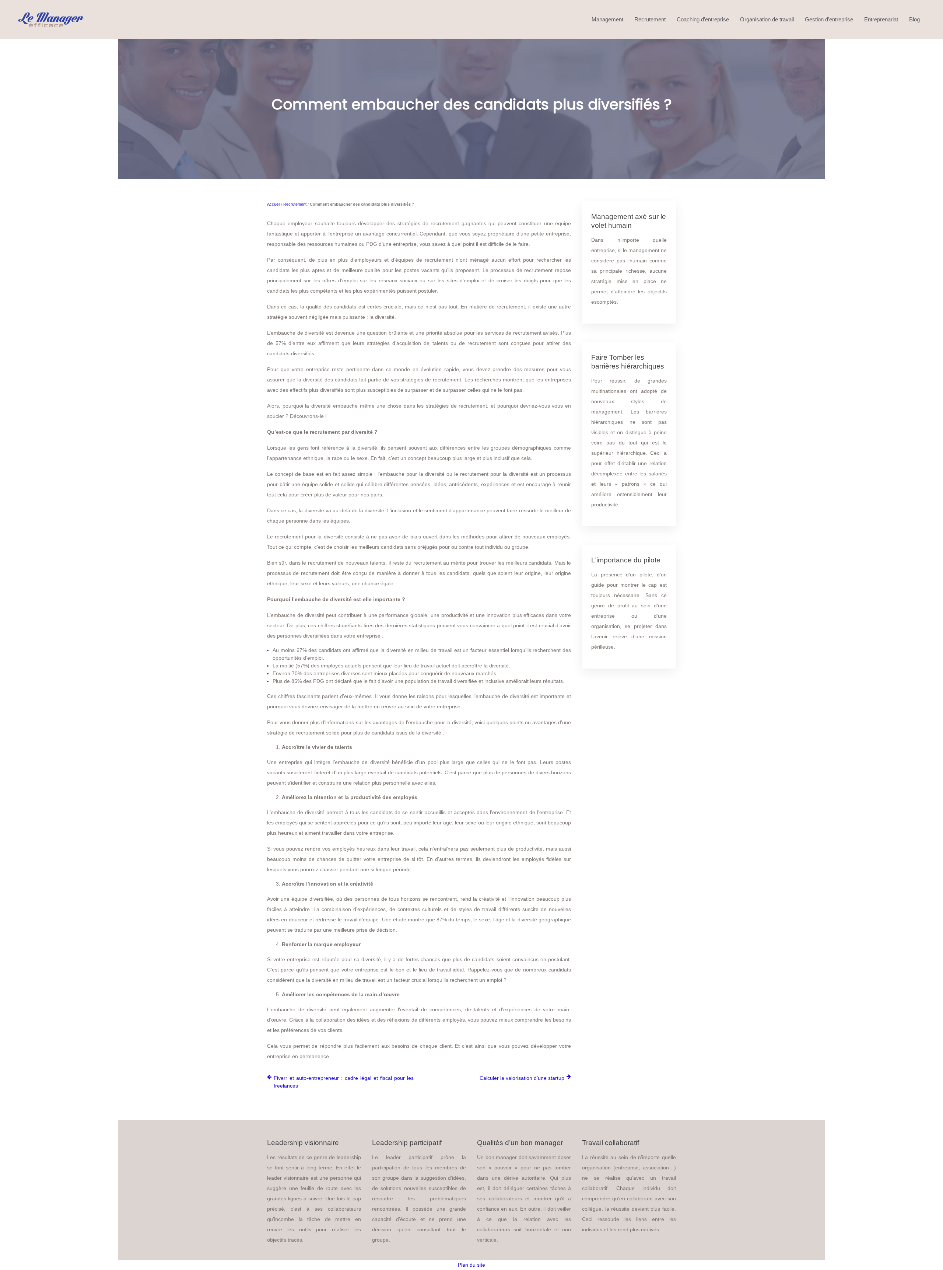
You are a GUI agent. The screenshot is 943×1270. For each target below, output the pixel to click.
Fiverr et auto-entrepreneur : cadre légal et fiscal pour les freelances (344, 1082)
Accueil (273, 204)
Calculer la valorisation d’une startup (522, 1078)
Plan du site (471, 1265)
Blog (914, 19)
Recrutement (650, 19)
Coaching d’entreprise (703, 19)
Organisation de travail (767, 19)
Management (607, 19)
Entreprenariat (881, 19)
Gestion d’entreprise (829, 19)
